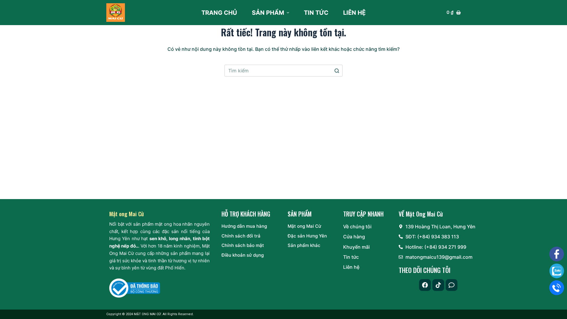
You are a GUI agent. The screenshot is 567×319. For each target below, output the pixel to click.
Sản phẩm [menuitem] (268, 12)
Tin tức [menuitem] (316, 12)
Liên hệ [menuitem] (354, 12)
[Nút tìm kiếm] (337, 71)
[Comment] (451, 285)
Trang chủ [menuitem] (219, 12)
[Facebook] (425, 285)
